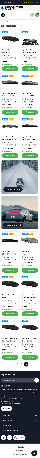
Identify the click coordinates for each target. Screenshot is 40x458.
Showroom (6, 416)
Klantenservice (8, 420)
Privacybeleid (20, 451)
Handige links (7, 425)
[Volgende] (26, 364)
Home (2, 21)
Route (7, 408)
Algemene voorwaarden (20, 454)
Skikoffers (8, 21)
